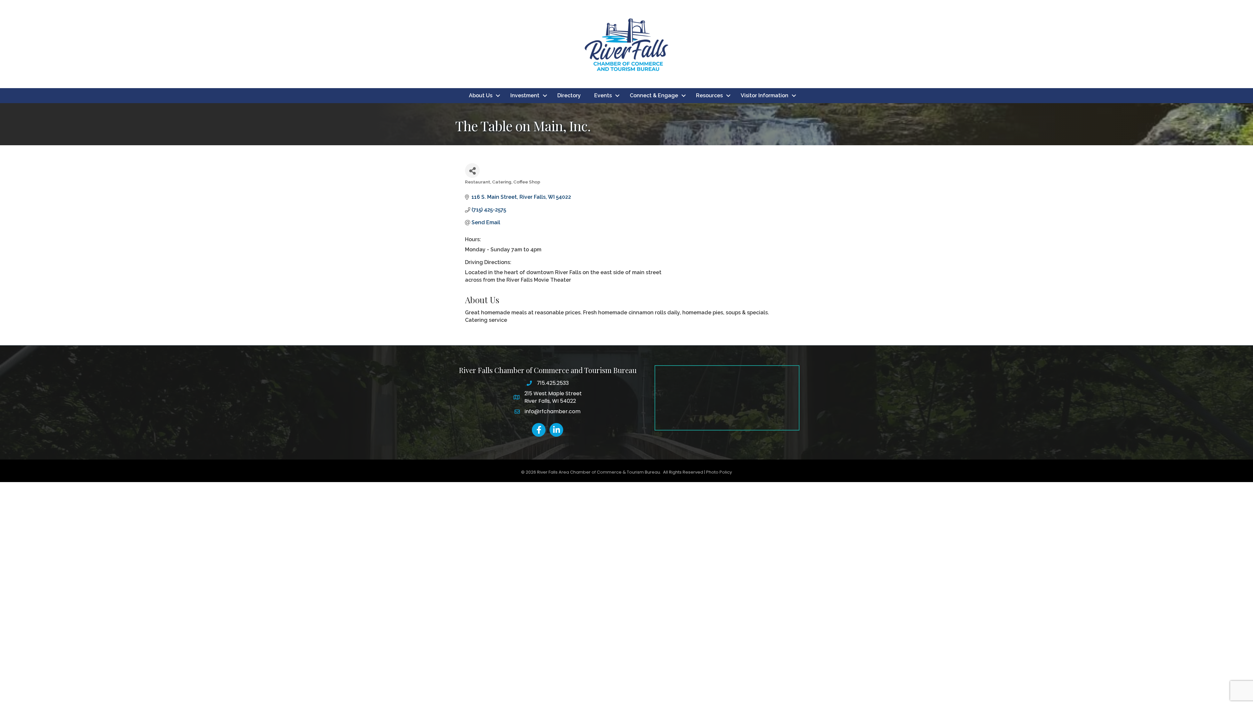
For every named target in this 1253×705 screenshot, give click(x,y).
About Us (480, 95)
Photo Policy (719, 472)
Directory (569, 95)
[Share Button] (472, 170)
